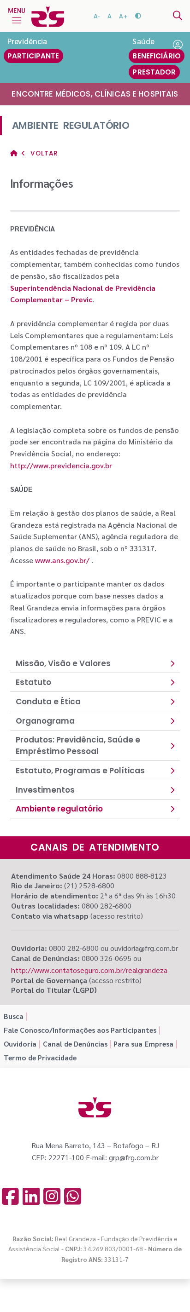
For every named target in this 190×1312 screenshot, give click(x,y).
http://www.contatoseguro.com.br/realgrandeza (89, 970)
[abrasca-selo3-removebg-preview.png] (153, 1290)
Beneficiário (156, 56)
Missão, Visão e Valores (63, 663)
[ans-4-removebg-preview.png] (39, 1290)
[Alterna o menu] (16, 15)
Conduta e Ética (48, 701)
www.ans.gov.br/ (62, 560)
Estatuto (33, 682)
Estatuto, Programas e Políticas (80, 770)
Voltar (43, 153)
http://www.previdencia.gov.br (61, 465)
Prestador (154, 72)
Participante (33, 56)
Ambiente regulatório (59, 808)
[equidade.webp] (96, 1289)
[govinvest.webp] (67, 1289)
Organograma (45, 720)
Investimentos (45, 789)
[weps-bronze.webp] (126, 1289)
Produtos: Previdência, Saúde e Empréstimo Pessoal (78, 745)
